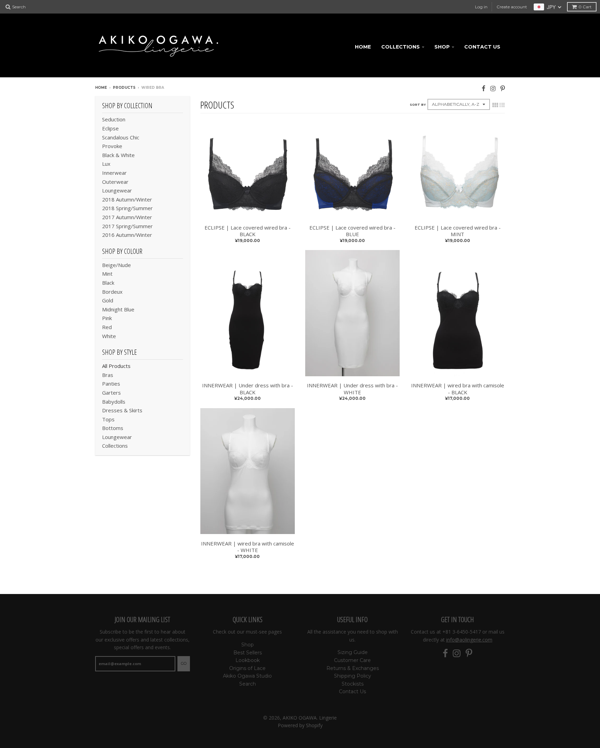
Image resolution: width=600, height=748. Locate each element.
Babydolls (113, 401)
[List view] (502, 105)
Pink (107, 318)
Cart (585, 6)
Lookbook (247, 660)
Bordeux (112, 291)
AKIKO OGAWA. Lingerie (310, 717)
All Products (116, 365)
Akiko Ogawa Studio (247, 676)
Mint (107, 273)
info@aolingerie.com (469, 639)
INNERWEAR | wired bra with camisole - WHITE (247, 547)
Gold (107, 300)
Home (363, 47)
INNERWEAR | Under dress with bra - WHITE (352, 389)
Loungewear (117, 190)
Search (247, 684)
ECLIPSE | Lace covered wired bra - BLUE (352, 231)
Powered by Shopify (300, 725)
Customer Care (352, 660)
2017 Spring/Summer (127, 226)
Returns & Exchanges (352, 668)
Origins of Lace (247, 668)
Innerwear (114, 172)
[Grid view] (495, 105)
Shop (442, 47)
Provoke (112, 146)
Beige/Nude (116, 264)
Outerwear (115, 181)
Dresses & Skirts (122, 410)
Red (107, 327)
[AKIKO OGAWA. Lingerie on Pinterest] (502, 88)
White (109, 336)
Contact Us (482, 47)
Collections (400, 47)
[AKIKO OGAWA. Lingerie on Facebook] (483, 88)
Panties (111, 383)
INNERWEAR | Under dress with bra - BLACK (247, 389)
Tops (108, 419)
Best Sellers (247, 653)
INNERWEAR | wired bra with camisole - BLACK (457, 389)
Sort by (418, 104)
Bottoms (112, 427)
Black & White (118, 155)
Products (124, 87)
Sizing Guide (353, 652)
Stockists (353, 684)
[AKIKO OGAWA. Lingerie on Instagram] (492, 88)
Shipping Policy (352, 676)
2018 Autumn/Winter (127, 199)
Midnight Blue (118, 309)
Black (108, 282)
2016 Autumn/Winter (127, 234)
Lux (106, 163)
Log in (481, 6)
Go (183, 663)
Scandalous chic (120, 137)
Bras (107, 374)
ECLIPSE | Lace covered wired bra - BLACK (248, 231)
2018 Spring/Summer (127, 208)
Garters (111, 392)
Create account (512, 6)
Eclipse (110, 128)
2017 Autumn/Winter (127, 217)
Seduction (113, 119)
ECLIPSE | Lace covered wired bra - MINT (458, 231)
